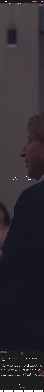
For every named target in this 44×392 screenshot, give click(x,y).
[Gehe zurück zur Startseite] (16, 1)
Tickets (34, 1)
